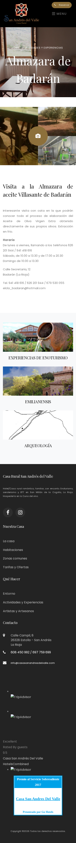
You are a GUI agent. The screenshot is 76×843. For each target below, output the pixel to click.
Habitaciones (13, 550)
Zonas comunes (15, 558)
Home (16, 48)
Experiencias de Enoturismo (38, 357)
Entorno (9, 593)
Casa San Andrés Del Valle (23, 758)
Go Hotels (47, 812)
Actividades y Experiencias (42, 48)
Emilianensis (38, 401)
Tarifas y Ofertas (16, 567)
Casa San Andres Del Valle (38, 799)
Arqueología (38, 445)
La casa (8, 541)
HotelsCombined (16, 764)
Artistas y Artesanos (18, 611)
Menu (60, 13)
